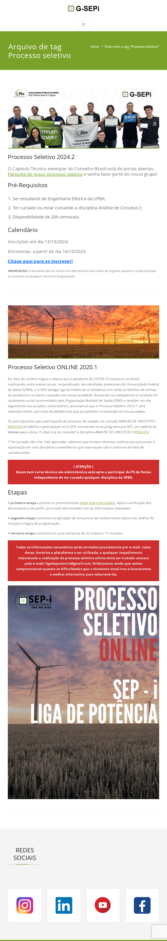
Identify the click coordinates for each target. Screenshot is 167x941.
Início (95, 46)
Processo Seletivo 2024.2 (41, 157)
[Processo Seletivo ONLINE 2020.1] (83, 333)
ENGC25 (141, 432)
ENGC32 (15, 426)
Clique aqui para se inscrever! (40, 261)
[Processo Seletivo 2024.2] (83, 119)
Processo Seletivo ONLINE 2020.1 (52, 367)
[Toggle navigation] (83, 24)
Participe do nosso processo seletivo (45, 174)
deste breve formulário (97, 503)
